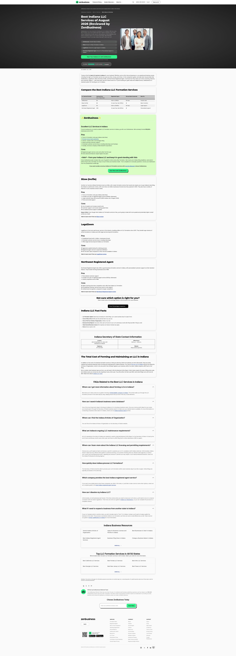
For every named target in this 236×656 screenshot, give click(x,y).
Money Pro (112, 633)
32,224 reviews (98, 64)
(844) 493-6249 (140, 2)
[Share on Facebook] (89, 586)
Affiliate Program (131, 635)
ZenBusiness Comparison (86, 12)
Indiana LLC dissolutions (126, 499)
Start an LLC (156, 2)
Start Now (131, 605)
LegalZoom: (99, 47)
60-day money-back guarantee (90, 139)
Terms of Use (149, 629)
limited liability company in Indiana (119, 392)
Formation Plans (113, 621)
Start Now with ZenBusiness (118, 170)
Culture (129, 627)
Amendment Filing (114, 637)
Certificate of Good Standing (116, 639)
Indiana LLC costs (97, 373)
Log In (148, 2)
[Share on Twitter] (86, 586)
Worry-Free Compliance (115, 625)
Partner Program (131, 633)
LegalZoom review (101, 254)
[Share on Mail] (92, 586)
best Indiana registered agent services (106, 485)
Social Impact (131, 625)
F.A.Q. (147, 623)
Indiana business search (120, 410)
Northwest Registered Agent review (106, 291)
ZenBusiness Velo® (114, 631)
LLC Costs (112, 635)
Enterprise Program (132, 637)
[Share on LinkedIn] (84, 586)
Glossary (148, 635)
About (129, 621)
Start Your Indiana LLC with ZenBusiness (99, 57)
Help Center (149, 625)
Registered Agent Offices (133, 641)
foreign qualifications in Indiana (97, 517)
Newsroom (130, 629)
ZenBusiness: (99, 41)
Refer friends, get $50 (133, 639)
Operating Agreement (114, 627)
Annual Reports (113, 629)
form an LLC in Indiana (137, 364)
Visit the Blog (131, 631)
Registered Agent (114, 623)
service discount (130, 166)
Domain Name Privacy (114, 641)
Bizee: (99, 44)
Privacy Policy (149, 631)
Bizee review (99, 216)
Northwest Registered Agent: (99, 51)
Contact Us (148, 627)
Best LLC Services (96, 12)
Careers (130, 623)
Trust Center (149, 633)
